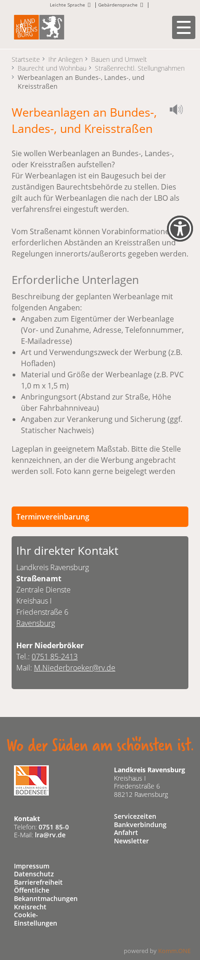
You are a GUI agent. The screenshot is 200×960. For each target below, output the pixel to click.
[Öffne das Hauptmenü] (183, 27)
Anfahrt (126, 832)
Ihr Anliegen (65, 59)
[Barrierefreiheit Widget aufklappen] (180, 234)
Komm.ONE (174, 951)
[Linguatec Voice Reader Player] (179, 111)
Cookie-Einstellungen (35, 918)
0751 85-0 (54, 826)
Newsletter (131, 840)
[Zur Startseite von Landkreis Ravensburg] (39, 26)
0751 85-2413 (55, 656)
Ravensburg (35, 623)
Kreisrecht (30, 906)
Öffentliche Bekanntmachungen (46, 894)
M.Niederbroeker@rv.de (74, 668)
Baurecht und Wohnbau (52, 68)
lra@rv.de (50, 834)
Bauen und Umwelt (119, 59)
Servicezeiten (135, 816)
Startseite (26, 59)
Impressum (31, 865)
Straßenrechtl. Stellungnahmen (140, 68)
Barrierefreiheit (38, 882)
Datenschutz (34, 873)
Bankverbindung (140, 824)
